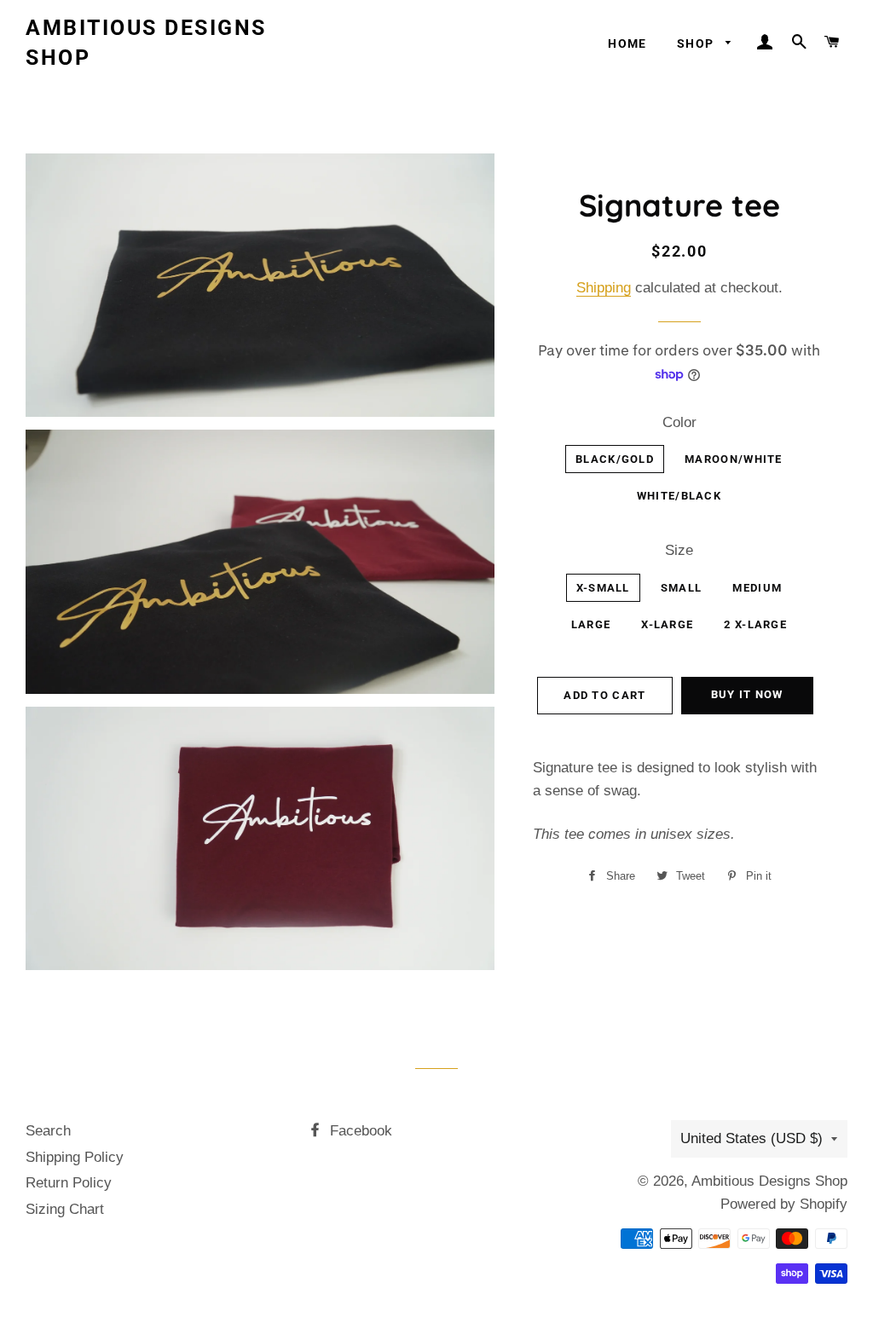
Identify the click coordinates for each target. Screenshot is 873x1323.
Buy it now (747, 694)
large (591, 624)
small (681, 587)
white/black (679, 495)
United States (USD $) (751, 1138)
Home (627, 43)
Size (679, 550)
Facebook (359, 1131)
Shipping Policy (75, 1157)
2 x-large (755, 624)
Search (48, 1131)
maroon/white (734, 459)
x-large (667, 624)
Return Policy (69, 1183)
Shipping (603, 288)
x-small (603, 587)
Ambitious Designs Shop (146, 42)
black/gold (614, 459)
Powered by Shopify (783, 1204)
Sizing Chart (65, 1209)
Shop (697, 43)
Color (679, 422)
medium (757, 587)
